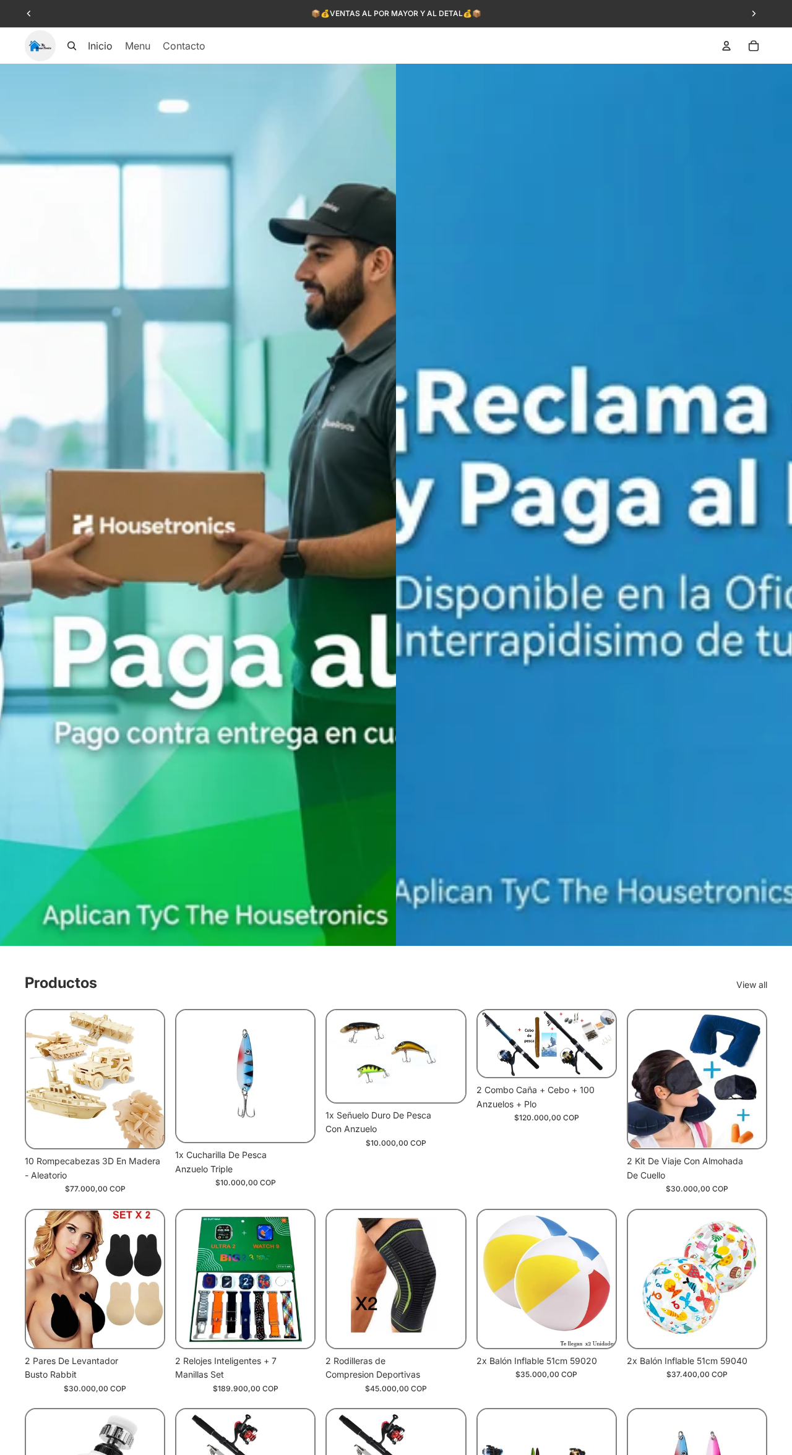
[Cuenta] (726, 45)
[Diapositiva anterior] (29, 13)
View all (751, 984)
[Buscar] (71, 45)
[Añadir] (145, 1129)
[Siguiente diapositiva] (753, 13)
